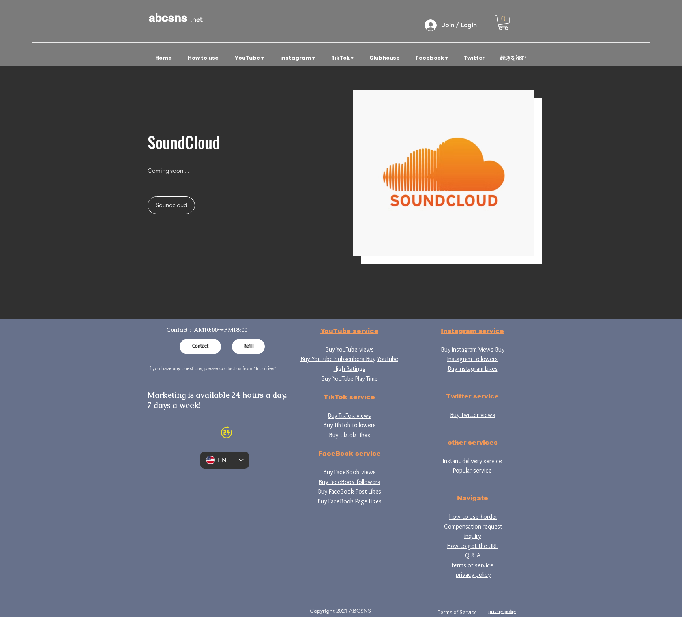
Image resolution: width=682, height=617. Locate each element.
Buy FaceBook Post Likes (349, 491)
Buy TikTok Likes (349, 435)
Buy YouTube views (349, 349)
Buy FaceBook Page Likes (349, 501)
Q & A (472, 555)
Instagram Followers (472, 359)
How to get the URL (472, 546)
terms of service (472, 565)
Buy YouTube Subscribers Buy (337, 359)
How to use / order (473, 516)
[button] (503, 22)
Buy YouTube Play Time (349, 378)
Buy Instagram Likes (473, 368)
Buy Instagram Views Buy (472, 349)
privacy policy (473, 574)
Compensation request (473, 526)
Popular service (472, 470)
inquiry (472, 536)
